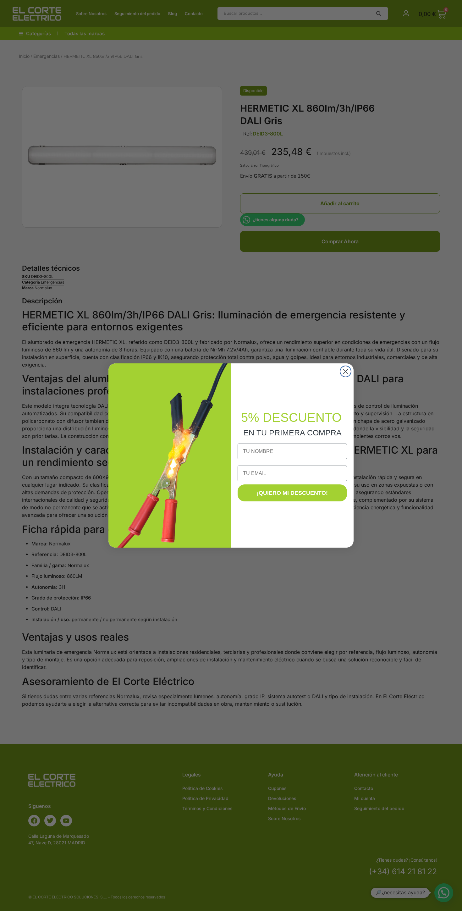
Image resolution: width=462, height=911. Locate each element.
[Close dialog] (345, 371)
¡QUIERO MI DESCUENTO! (292, 493)
